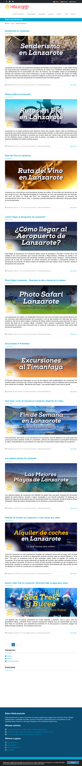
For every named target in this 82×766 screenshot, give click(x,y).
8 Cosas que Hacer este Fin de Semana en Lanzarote (24, 734)
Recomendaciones (12, 661)
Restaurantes (31, 14)
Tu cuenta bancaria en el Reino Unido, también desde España (27, 729)
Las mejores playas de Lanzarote (20, 458)
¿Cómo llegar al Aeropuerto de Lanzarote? (25, 216)
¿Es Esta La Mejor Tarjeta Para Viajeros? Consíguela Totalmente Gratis (30, 732)
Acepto (73, 762)
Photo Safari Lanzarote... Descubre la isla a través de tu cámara (35, 280)
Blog (66, 14)
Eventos (73, 14)
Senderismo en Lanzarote (17, 30)
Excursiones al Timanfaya (17, 343)
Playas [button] (59, 14)
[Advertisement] (41, 686)
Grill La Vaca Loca (13, 747)
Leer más (73, 85)
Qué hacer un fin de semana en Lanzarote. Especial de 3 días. (34, 400)
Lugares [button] (50, 14)
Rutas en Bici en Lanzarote (18, 94)
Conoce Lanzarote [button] (18, 14)
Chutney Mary (11, 745)
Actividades (41, 14)
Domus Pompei (12, 742)
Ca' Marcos (11, 750)
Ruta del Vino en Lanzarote (18, 155)
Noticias (9, 656)
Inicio (8, 23)
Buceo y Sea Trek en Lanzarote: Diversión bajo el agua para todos (36, 582)
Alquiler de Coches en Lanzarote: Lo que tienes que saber (32, 517)
